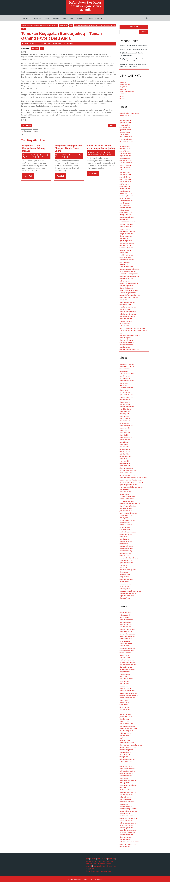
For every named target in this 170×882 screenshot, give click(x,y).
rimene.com (124, 778)
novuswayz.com (125, 182)
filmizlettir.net (124, 617)
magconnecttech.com (127, 260)
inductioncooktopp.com (128, 314)
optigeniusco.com (126, 160)
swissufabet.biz (125, 423)
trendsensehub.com (126, 248)
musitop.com (124, 565)
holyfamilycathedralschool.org (130, 335)
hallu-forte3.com (125, 797)
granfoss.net (124, 804)
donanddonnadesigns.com (129, 274)
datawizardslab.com (127, 217)
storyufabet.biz (125, 451)
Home (25, 18)
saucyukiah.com (125, 613)
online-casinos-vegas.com (129, 823)
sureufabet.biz (124, 447)
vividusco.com (124, 146)
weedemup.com (125, 304)
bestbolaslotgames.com (128, 293)
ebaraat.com (124, 390)
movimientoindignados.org (129, 558)
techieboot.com (125, 378)
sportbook (68, 18)
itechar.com (124, 383)
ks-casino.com (125, 527)
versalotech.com (125, 203)
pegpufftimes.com (126, 624)
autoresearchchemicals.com (129, 842)
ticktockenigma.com (126, 250)
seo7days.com (125, 740)
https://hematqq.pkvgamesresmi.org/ (99, 871)
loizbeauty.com (125, 709)
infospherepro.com (126, 224)
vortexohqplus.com (126, 196)
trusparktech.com (125, 167)
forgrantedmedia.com (127, 643)
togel (79, 18)
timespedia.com (125, 714)
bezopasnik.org (125, 754)
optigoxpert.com (125, 179)
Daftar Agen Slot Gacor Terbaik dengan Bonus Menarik (85, 6)
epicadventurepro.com (127, 231)
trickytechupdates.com (127, 832)
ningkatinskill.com (126, 541)
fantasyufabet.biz (125, 418)
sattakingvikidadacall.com (129, 290)
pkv (87, 859)
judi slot (93, 859)
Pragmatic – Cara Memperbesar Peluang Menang (33, 148)
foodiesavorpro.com (126, 226)
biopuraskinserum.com (127, 768)
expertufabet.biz (125, 416)
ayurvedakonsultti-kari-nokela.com (131, 487)
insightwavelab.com (126, 234)
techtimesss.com (125, 653)
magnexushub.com (126, 397)
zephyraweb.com (125, 156)
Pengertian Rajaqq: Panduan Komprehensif (133, 45)
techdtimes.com (125, 376)
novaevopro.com (125, 165)
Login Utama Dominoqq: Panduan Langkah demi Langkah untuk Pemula (133, 65)
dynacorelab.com (126, 139)
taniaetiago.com (125, 584)
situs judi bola (102, 859)
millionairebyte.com (126, 345)
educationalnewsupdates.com (130, 113)
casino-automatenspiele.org (129, 695)
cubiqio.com (124, 219)
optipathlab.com (125, 122)
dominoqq (89, 861)
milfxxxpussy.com (126, 560)
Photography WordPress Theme (79, 879)
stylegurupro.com (126, 215)
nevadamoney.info (126, 776)
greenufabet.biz (125, 428)
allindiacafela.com (126, 806)
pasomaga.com (125, 588)
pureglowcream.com (127, 742)
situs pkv (89, 864)
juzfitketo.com (124, 586)
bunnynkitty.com (125, 752)
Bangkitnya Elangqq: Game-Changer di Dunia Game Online (69, 148)
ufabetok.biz (124, 459)
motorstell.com (125, 657)
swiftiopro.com (125, 198)
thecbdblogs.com (125, 839)
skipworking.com (125, 707)
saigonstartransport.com (128, 759)
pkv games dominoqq (127, 91)
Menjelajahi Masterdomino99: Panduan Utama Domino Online (132, 54)
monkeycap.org (125, 674)
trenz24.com (124, 705)
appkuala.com (124, 738)
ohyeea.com (124, 572)
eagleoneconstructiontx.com (129, 276)
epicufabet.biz (124, 454)
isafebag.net (124, 686)
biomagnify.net (125, 598)
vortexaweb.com (125, 158)
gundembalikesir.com (127, 381)
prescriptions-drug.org (127, 662)
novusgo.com (124, 238)
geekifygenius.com (126, 255)
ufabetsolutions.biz (126, 437)
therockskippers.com (127, 802)
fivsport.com (124, 544)
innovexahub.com (126, 137)
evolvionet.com (125, 127)
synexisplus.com (125, 130)
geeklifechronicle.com (127, 222)
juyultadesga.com (126, 510)
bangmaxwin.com (126, 761)
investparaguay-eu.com (128, 520)
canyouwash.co (125, 371)
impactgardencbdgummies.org (130, 591)
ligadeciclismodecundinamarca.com (132, 328)
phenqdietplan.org (126, 551)
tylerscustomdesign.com (128, 648)
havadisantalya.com (127, 373)
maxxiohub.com (125, 153)
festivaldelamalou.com (127, 634)
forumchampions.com (127, 629)
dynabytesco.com (126, 212)
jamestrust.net (124, 702)
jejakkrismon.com (126, 716)
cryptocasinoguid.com (127, 475)
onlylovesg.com (125, 281)
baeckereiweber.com (127, 364)
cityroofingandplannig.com (129, 506)
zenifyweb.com (125, 262)
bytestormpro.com (126, 241)
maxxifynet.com (125, 134)
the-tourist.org (124, 681)
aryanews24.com (125, 492)
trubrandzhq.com (125, 170)
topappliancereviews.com (128, 830)
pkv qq (91, 869)
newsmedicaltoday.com (128, 316)
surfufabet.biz (124, 442)
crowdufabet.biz (125, 463)
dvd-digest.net (124, 783)
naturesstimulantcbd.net (128, 593)
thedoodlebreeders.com (128, 532)
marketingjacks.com (126, 828)
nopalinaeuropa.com (127, 596)
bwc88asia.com (125, 522)
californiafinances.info (127, 771)
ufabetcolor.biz (125, 430)
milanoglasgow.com (126, 794)
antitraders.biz (124, 489)
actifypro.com (124, 184)
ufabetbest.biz (124, 444)
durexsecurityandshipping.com (130, 503)
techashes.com (125, 369)
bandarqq (123, 82)
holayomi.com (124, 326)
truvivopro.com (125, 144)
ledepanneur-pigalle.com (128, 780)
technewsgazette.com (127, 726)
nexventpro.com (125, 174)
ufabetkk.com (124, 721)
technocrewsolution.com (128, 664)
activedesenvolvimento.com (129, 283)
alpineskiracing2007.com (128, 809)
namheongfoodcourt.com (128, 792)
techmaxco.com (125, 205)
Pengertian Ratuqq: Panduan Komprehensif (133, 49)
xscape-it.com (124, 494)
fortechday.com (125, 347)
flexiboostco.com (125, 115)
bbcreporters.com (126, 473)
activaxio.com (124, 210)
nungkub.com (124, 577)
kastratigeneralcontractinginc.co (131, 480)
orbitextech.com (125, 257)
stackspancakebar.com (127, 790)
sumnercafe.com (125, 553)
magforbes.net (124, 672)
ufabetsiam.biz (125, 421)
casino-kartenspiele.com (128, 693)
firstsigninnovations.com (128, 636)
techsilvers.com (125, 539)
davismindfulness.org (127, 342)
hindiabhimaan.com (126, 835)
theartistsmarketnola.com (128, 785)
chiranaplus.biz (125, 787)
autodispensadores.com (128, 312)
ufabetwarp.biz (125, 411)
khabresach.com (125, 837)
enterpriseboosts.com (127, 690)
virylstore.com (124, 655)
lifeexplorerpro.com (126, 236)
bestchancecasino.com (128, 307)
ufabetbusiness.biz (126, 425)
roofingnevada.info (126, 319)
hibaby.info (123, 300)
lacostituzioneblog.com (128, 570)
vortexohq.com (125, 229)
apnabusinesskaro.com (128, 844)
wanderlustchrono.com (127, 243)
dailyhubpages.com (126, 286)
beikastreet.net (125, 615)
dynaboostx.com (125, 186)
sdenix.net (123, 676)
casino (56, 18)
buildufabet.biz (125, 466)
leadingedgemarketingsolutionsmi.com (133, 477)
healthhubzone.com (126, 388)
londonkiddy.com (125, 338)
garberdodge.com (126, 638)
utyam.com (123, 567)
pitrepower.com (125, 813)
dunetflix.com (124, 555)
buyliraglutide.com (126, 404)
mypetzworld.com (126, 515)
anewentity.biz (124, 735)
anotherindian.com (126, 579)
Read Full (29, 177)
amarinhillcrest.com (126, 679)
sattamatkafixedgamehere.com (130, 295)
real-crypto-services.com (128, 513)
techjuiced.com (125, 392)
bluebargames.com (126, 631)
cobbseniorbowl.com (127, 499)
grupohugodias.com (126, 534)
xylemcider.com (125, 581)
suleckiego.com (125, 846)
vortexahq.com (125, 148)
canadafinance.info (126, 773)
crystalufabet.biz (125, 456)
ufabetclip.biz (124, 414)
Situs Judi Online (93, 18)
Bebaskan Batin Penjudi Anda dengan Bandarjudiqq (101, 146)
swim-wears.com (125, 641)
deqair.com (123, 536)
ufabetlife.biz (124, 435)
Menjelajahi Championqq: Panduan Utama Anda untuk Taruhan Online (133, 60)
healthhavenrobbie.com (128, 271)
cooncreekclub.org (126, 622)
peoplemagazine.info (127, 366)
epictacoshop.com (126, 766)
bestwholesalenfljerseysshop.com (131, 482)
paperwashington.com (127, 302)
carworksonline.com (127, 650)
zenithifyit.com (124, 151)
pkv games (36, 18)
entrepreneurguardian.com (129, 297)
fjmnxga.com (124, 757)
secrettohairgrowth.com (128, 747)
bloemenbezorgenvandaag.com (131, 745)
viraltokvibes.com (126, 667)
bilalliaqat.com (125, 309)
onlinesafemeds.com (127, 407)
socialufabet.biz (125, 440)
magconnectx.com (126, 321)
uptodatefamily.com (126, 562)
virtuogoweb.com (125, 399)
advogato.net (124, 683)
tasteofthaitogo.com (126, 750)
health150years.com (127, 660)
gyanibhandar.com (126, 409)
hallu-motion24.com (126, 799)
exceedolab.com (125, 208)
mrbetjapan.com (125, 733)
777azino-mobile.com (127, 496)
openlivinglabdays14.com (128, 485)
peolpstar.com (124, 646)
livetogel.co (124, 264)
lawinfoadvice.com (126, 548)
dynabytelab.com (125, 125)
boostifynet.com (125, 172)
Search (134, 27)
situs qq (122, 96)
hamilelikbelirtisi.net (126, 200)
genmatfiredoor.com (126, 267)
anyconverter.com (126, 712)
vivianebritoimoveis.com (128, 669)
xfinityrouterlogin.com (127, 825)
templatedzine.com (126, 546)
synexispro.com (125, 323)
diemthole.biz (124, 719)
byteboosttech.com (126, 395)
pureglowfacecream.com (128, 728)
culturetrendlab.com (126, 245)
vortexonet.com (125, 132)
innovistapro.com (125, 191)
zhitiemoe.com (125, 574)
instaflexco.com (125, 189)
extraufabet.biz (125, 433)
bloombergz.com (125, 688)
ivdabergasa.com (126, 508)
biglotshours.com (125, 402)
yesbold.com (124, 385)
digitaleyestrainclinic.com (128, 818)
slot (47, 18)
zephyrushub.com (126, 120)
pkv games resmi (125, 84)
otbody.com (124, 700)
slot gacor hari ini (99, 866)
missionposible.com (126, 820)
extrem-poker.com (126, 525)
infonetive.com (125, 764)
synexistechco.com (126, 141)
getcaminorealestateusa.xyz (129, 349)
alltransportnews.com (127, 468)
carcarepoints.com (126, 529)
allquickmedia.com (126, 724)
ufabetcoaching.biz (126, 340)
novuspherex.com (126, 163)
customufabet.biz (125, 449)
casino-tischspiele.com (127, 698)
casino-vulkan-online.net (128, 811)
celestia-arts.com (125, 627)
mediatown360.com (126, 816)
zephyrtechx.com (125, 177)
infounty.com (124, 518)
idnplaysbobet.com (126, 288)
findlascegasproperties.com (129, 269)
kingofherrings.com (126, 731)
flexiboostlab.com (126, 193)
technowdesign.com (127, 501)
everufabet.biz (124, 461)
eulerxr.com (124, 252)
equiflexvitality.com (126, 278)
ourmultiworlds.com (126, 620)
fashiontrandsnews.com (128, 470)
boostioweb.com (125, 118)
